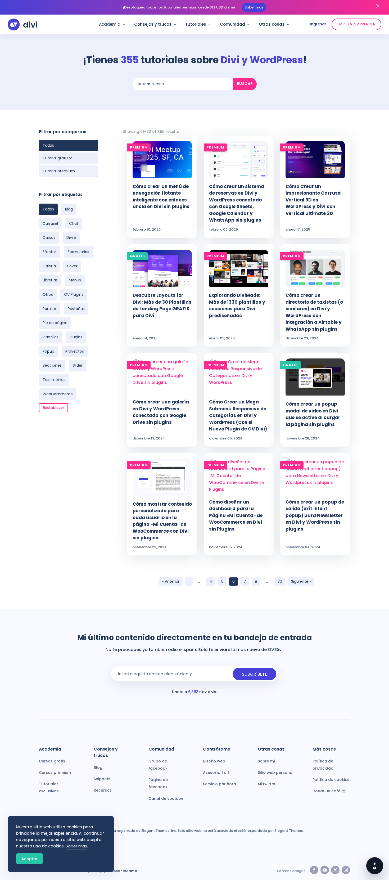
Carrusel (50, 223)
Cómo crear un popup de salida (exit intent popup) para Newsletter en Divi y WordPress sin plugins (315, 515)
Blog (69, 209)
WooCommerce (58, 394)
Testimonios (54, 379)
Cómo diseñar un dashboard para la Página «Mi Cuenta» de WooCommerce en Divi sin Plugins (236, 515)
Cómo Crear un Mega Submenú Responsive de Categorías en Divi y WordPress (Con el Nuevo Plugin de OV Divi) (238, 415)
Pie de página (55, 322)
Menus (75, 280)
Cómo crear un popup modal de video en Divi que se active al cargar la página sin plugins (313, 414)
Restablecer (53, 407)
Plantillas (50, 337)
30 (280, 581)
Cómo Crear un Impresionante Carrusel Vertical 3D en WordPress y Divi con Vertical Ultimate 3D (314, 200)
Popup (48, 351)
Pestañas (76, 308)
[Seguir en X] (335, 870)
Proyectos (74, 351)
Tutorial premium (59, 171)
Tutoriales (195, 25)
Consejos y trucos (152, 25)
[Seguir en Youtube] (324, 870)
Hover (72, 266)
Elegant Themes (155, 830)
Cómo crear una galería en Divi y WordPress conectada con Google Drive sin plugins (161, 412)
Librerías (50, 280)
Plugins (76, 337)
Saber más (254, 7)
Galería (49, 266)
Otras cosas (271, 25)
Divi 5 (71, 237)
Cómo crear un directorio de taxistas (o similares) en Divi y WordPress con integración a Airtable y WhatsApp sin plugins (314, 312)
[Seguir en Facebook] (314, 870)
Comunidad (232, 25)
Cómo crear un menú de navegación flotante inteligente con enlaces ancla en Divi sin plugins (161, 196)
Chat (73, 223)
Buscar (245, 83)
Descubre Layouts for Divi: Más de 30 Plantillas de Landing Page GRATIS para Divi (162, 305)
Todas (48, 145)
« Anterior (170, 581)
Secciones (52, 365)
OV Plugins (73, 294)
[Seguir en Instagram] (346, 870)
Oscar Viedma (124, 870)
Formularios (78, 251)
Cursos (49, 237)
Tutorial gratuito (58, 158)
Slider (78, 365)
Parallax (50, 308)
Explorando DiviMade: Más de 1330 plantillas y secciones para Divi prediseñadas (237, 305)
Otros (48, 294)
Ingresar (318, 24)
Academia (109, 25)
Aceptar (29, 858)
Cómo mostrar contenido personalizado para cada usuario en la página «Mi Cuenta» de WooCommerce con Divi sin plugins (162, 521)
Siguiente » (301, 581)
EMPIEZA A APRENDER (356, 24)
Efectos (50, 251)
